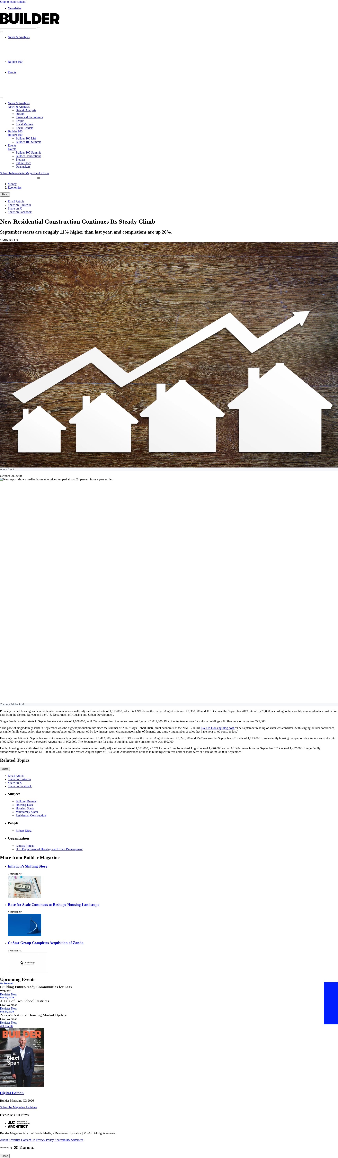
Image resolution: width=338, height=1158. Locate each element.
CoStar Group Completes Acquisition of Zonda (46, 943)
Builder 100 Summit (28, 68)
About (4, 1140)
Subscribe (6, 173)
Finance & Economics (29, 47)
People (20, 51)
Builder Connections (28, 79)
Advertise (14, 1140)
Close (5, 1155)
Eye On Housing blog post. (218, 728)
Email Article (16, 201)
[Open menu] (1, 31)
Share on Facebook (20, 212)
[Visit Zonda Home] (17, 1149)
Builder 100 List (26, 65)
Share (5, 194)
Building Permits (26, 801)
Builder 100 (15, 61)
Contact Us (28, 1140)
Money (12, 184)
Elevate (20, 83)
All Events (6, 1026)
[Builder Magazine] (29, 22)
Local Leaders (24, 58)
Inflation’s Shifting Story (28, 866)
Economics (15, 187)
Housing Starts (25, 808)
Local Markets (24, 54)
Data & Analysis (26, 40)
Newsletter (14, 8)
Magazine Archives (37, 173)
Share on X (15, 208)
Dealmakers (23, 90)
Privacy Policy (45, 1140)
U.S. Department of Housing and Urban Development (49, 849)
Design (20, 44)
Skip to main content (12, 1)
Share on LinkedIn (19, 205)
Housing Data (24, 804)
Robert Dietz (23, 830)
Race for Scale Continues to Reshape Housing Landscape (53, 905)
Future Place (23, 86)
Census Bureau (25, 845)
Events (12, 72)
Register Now (8, 994)
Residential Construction (31, 815)
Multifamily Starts (27, 812)
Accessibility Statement (68, 1140)
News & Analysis (19, 37)
